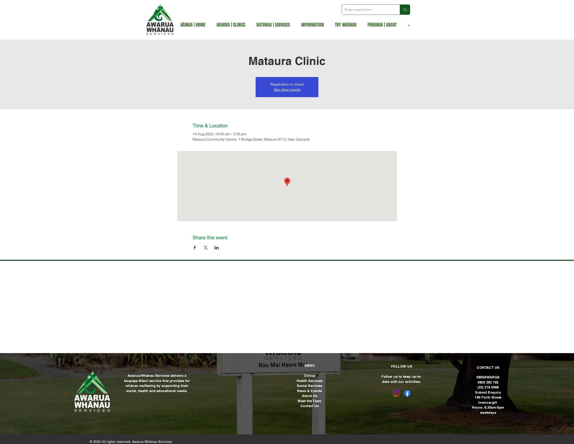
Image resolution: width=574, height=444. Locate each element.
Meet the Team (310, 401)
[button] (275, 24)
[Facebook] (407, 393)
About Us (309, 396)
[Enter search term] (405, 10)
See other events (287, 90)
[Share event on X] (206, 247)
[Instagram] (396, 393)
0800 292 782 (488, 382)
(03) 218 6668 (488, 387)
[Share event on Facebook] (195, 247)
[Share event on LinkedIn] (217, 247)
